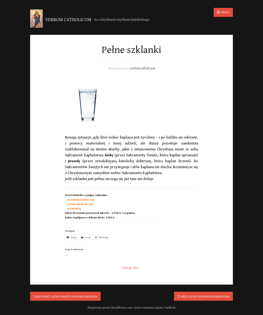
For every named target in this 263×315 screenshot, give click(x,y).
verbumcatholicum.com (79, 204)
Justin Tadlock (165, 308)
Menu (226, 12)
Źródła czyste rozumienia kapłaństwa (203, 296)
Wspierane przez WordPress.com (110, 308)
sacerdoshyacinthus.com (79, 199)
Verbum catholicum (68, 19)
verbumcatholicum (142, 68)
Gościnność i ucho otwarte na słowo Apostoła (65, 296)
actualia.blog (73, 208)
